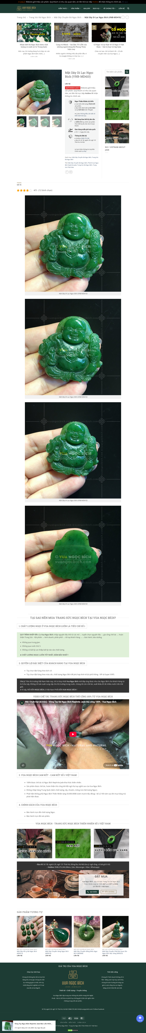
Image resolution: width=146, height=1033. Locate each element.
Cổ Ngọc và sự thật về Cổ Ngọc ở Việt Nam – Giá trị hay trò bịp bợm (109, 45)
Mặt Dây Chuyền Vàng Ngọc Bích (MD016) (57, 952)
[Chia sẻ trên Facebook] (67, 172)
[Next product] (123, 17)
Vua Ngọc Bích (63, 1026)
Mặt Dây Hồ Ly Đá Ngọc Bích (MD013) (27, 952)
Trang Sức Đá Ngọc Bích (40, 17)
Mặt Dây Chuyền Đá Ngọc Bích (67, 17)
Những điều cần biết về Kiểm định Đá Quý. (85, 115)
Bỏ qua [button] (125, 2)
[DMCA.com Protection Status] (73, 1030)
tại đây (84, 151)
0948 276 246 (85, 138)
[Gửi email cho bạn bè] (71, 172)
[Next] (126, 44)
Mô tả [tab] (19, 185)
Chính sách (81, 1022)
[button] (128, 8)
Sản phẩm (75, 8)
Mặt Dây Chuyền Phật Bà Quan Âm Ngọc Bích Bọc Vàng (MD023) (114, 952)
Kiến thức (62, 8)
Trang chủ (21, 17)
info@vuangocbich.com (85, 1009)
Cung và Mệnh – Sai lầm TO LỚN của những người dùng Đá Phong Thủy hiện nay (71, 46)
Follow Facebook (99, 1009)
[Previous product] (127, 17)
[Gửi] (127, 72)
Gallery (86, 8)
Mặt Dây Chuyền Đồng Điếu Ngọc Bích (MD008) (85, 952)
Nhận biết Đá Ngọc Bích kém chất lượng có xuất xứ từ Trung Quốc (34, 45)
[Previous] (16, 44)
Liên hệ (122, 8)
